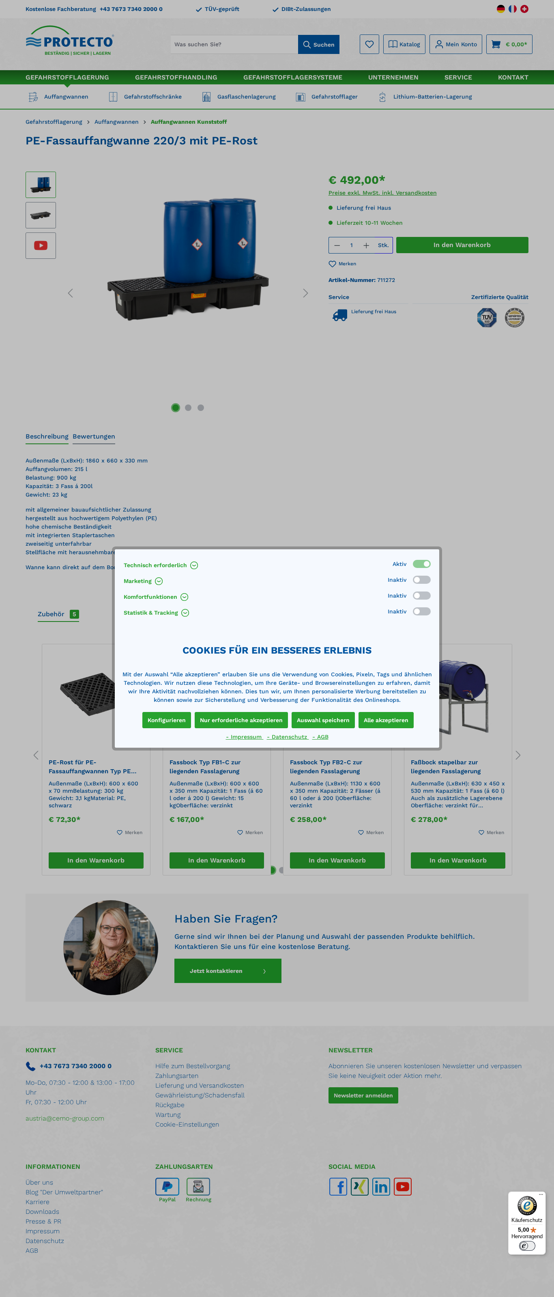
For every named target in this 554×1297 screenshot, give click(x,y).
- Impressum (245, 736)
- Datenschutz (288, 736)
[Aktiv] (422, 564)
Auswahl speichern (323, 720)
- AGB (320, 736)
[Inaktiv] (422, 580)
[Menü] (541, 1196)
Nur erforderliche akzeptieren (241, 720)
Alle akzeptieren (386, 720)
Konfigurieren (167, 720)
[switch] (527, 1246)
